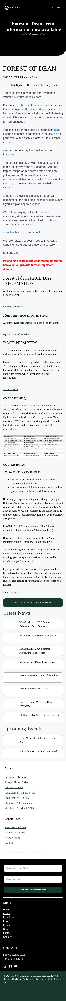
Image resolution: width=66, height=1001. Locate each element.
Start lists (8, 232)
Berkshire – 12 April (16, 777)
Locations (8, 917)
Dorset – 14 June (14, 787)
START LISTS (10, 389)
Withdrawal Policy (15, 832)
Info (5, 921)
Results (7, 925)
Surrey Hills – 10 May (17, 782)
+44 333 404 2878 (13, 958)
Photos (6, 932)
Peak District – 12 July (17, 797)
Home (6, 909)
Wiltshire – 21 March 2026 (19, 808)
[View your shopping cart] (53, 7)
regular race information (16, 334)
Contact (7, 936)
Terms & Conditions (15, 827)
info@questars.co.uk (14, 954)
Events (6, 913)
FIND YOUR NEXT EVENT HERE (33, 602)
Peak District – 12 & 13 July (20, 792)
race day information (14, 306)
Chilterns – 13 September (18, 803)
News (6, 929)
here (57, 129)
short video (37, 109)
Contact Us (11, 843)
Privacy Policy (12, 837)
